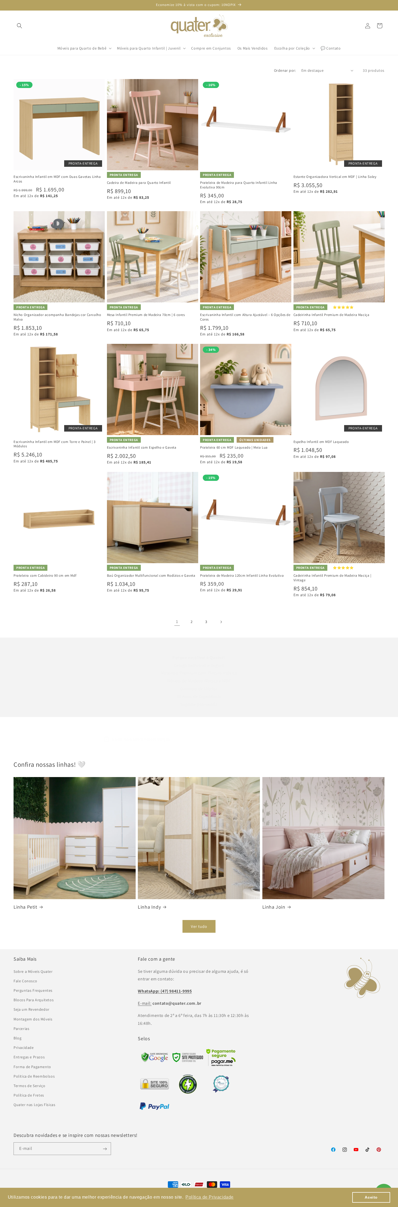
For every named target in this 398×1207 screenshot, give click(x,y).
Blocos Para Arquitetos (34, 999)
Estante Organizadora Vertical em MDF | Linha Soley (335, 177)
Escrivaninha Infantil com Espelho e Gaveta (142, 447)
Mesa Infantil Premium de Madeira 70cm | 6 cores (146, 315)
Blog (17, 1037)
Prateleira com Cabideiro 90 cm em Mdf (45, 575)
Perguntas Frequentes (33, 990)
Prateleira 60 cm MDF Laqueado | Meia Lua (234, 447)
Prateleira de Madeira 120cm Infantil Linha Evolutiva (242, 575)
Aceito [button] (371, 1197)
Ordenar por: (285, 70)
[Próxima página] (221, 622)
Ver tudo (199, 926)
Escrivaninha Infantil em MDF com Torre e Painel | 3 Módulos (55, 444)
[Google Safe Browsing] (187, 1060)
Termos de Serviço (29, 1085)
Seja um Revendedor (32, 1009)
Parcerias (21, 1028)
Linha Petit (25, 907)
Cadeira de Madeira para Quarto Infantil (139, 183)
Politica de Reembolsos (34, 1076)
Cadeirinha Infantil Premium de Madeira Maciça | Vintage (332, 577)
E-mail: (144, 1003)
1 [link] (177, 621)
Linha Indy (149, 907)
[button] (19, 26)
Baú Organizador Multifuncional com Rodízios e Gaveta (151, 575)
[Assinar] (105, 1149)
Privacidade (24, 1047)
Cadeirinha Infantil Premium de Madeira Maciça (331, 315)
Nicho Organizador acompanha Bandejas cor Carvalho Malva (57, 317)
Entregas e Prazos (29, 1057)
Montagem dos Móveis (33, 1018)
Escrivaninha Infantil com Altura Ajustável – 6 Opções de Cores (245, 317)
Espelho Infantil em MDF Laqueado (321, 442)
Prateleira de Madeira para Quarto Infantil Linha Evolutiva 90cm (238, 185)
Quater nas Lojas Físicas (34, 1104)
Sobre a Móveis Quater (33, 971)
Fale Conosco (25, 980)
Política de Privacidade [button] (209, 1197)
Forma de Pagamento (32, 1066)
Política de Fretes (29, 1094)
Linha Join (273, 907)
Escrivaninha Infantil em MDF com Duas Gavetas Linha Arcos (57, 179)
